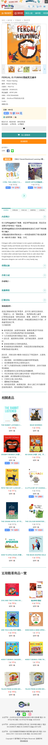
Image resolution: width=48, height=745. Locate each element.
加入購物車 (25, 135)
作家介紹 (24, 210)
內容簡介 (6, 210)
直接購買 (24, 141)
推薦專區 (33, 210)
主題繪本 (18, 20)
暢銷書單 (8, 13)
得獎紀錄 (15, 210)
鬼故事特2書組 (36, 600)
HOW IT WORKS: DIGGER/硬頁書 (13, 659)
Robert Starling (12, 81)
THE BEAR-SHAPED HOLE (36, 555)
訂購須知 (42, 210)
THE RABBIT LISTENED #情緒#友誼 (14, 425)
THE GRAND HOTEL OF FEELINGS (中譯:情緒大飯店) (20, 521)
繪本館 (38, 13)
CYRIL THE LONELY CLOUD (13, 182)
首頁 (3, 20)
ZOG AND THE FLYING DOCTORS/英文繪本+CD (18, 600)
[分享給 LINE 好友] (13, 150)
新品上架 (29, 13)
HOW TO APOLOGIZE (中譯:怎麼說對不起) (16, 555)
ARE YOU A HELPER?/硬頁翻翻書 (13, 630)
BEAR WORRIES (36, 425)
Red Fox (11, 87)
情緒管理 (27, 20)
